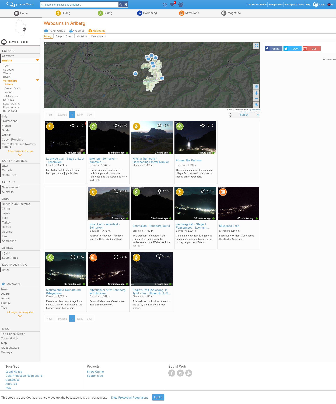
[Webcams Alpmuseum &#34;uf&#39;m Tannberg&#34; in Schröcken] (109, 269)
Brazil (6, 270)
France (6, 126)
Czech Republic (12, 139)
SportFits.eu (95, 376)
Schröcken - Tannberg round (151, 225)
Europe (8, 51)
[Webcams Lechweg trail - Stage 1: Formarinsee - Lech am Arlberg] (195, 203)
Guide (23, 13)
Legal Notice (13, 372)
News (5, 289)
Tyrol (6, 66)
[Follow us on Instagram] (180, 373)
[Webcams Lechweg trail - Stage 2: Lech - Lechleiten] (65, 137)
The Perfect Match (13, 334)
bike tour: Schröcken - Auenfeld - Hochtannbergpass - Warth (107, 160)
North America (14, 161)
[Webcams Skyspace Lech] (238, 203)
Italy (4, 116)
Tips (4, 307)
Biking (107, 13)
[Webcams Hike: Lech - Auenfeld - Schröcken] (109, 203)
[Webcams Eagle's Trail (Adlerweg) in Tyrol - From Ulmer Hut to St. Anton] (152, 269)
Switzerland (10, 121)
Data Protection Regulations (129, 397)
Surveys (6, 352)
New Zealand (11, 187)
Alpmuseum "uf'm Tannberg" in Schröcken (108, 291)
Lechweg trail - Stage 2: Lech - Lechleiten (65, 160)
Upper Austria (11, 107)
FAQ (8, 388)
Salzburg (8, 69)
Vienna (7, 73)
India (5, 218)
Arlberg (47, 36)
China (6, 208)
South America (14, 265)
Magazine (234, 13)
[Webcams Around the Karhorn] (195, 137)
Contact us (12, 380)
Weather (78, 31)
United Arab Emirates (16, 204)
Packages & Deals (294, 4)
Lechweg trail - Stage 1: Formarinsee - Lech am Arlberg (191, 225)
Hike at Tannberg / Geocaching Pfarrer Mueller (151, 160)
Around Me (127, 4)
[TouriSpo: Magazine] (188, 373)
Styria (6, 77)
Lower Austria (11, 103)
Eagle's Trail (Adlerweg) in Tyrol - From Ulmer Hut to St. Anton (151, 291)
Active (5, 298)
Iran (4, 236)
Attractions (191, 13)
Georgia (7, 231)
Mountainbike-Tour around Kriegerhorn (63, 291)
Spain (6, 130)
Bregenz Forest (64, 36)
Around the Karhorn (189, 160)
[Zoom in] (256, 93)
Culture (6, 303)
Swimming (149, 13)
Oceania (8, 182)
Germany (8, 56)
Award (5, 294)
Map (4, 343)
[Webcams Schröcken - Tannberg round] (152, 203)
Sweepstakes (10, 348)
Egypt (5, 253)
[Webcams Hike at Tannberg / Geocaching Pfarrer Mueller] (152, 137)
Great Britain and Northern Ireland (19, 145)
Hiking (65, 13)
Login (322, 4)
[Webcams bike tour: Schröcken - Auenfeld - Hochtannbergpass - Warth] (109, 137)
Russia (6, 227)
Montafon (82, 36)
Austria (7, 60)
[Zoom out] (256, 98)
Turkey (6, 222)
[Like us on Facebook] (171, 373)
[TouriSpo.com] (20, 5)
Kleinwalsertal (98, 36)
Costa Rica (9, 175)
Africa (7, 248)
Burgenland (10, 111)
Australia (8, 192)
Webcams (98, 31)
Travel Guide (56, 31)
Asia (5, 199)
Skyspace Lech (229, 225)
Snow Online (95, 372)
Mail (314, 48)
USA (5, 166)
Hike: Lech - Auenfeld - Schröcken (104, 225)
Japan (6, 213)
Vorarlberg (10, 80)
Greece (7, 135)
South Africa (10, 258)
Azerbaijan (9, 241)
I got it (158, 397)
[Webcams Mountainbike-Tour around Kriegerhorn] (65, 269)
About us (11, 384)
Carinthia (8, 100)
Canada (7, 170)
